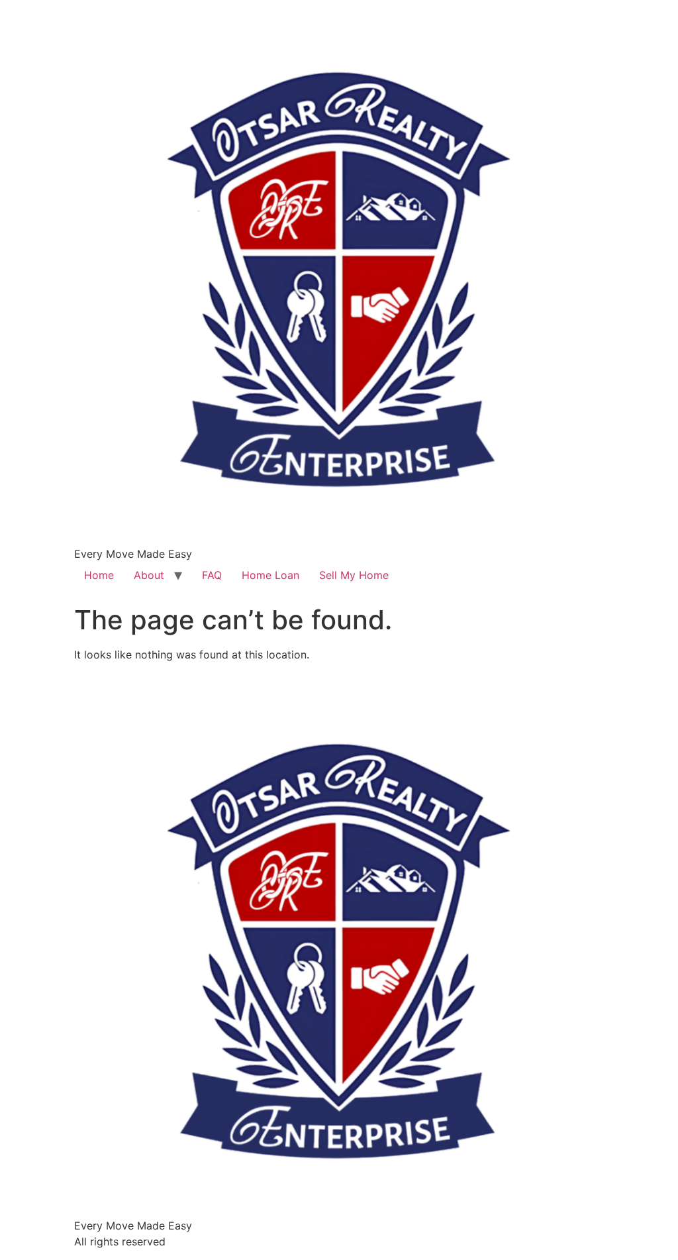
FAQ (212, 575)
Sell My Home (354, 575)
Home (99, 575)
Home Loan (270, 575)
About (149, 575)
